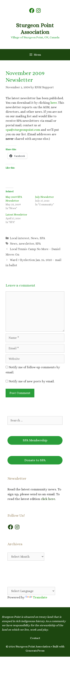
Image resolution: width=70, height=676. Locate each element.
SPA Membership (35, 440)
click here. (49, 499)
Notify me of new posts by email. (31, 381)
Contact (35, 638)
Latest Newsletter (16, 214)
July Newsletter (44, 196)
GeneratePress (35, 650)
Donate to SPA (35, 460)
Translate (40, 597)
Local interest (19, 238)
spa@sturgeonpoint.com (23, 130)
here (53, 102)
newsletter (26, 243)
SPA (42, 238)
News (34, 238)
